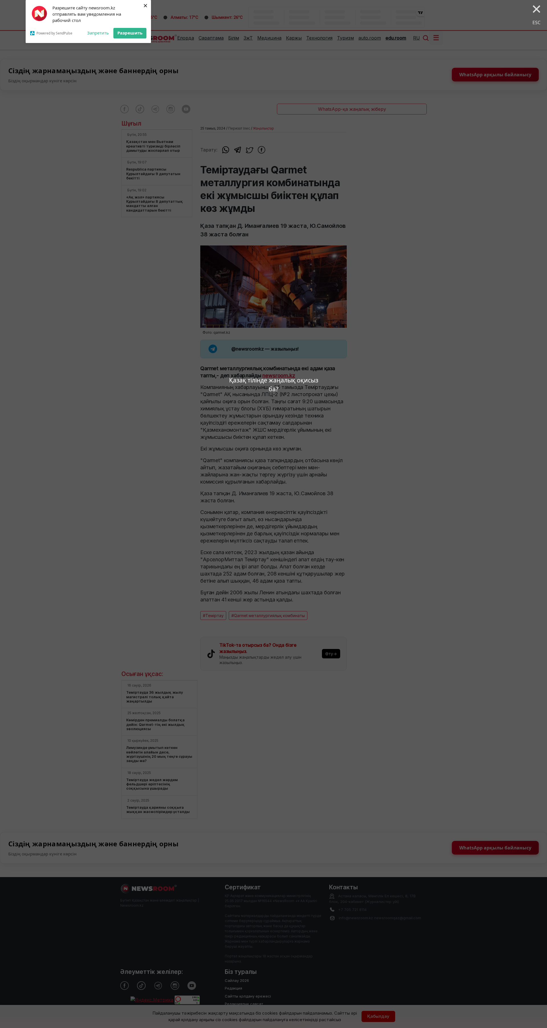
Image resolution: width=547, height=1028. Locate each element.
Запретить (98, 33)
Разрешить (129, 33)
